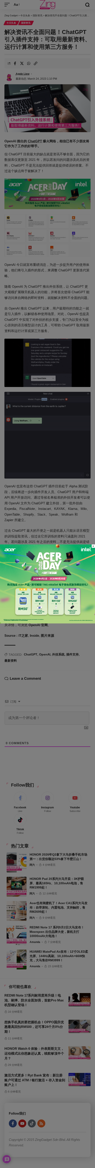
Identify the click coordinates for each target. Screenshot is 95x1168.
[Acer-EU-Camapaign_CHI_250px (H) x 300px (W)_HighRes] (47, 584)
